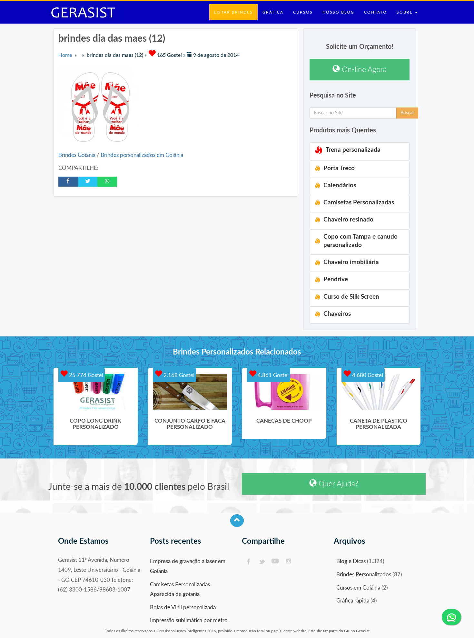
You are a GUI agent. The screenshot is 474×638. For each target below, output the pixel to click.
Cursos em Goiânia (358, 588)
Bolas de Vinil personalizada (183, 607)
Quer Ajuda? (337, 484)
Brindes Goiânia (77, 155)
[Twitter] (261, 561)
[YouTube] (275, 561)
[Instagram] (288, 561)
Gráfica (272, 12)
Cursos (303, 12)
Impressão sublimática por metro (189, 620)
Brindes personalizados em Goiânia (142, 155)
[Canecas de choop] (284, 392)
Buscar (407, 113)
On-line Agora (363, 69)
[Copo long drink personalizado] (95, 392)
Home (65, 55)
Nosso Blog (338, 12)
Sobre (405, 12)
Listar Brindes (233, 12)
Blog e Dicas (351, 561)
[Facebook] (248, 561)
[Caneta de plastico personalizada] (378, 392)
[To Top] (237, 520)
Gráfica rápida (352, 600)
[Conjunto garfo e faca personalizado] (190, 392)
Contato (375, 12)
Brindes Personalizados (363, 574)
